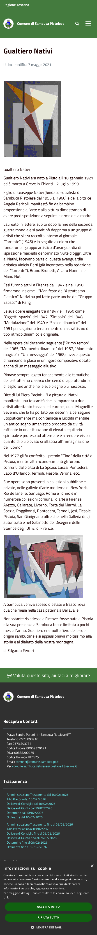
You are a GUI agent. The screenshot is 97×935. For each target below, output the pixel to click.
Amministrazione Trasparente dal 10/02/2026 (38, 794)
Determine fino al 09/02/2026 (27, 842)
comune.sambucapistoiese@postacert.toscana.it (44, 766)
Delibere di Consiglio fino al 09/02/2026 (33, 833)
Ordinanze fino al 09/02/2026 (27, 847)
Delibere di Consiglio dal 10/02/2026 (31, 803)
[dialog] (48, 898)
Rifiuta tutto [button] (48, 917)
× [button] (92, 866)
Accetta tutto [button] (48, 907)
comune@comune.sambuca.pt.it (37, 761)
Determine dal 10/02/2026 (25, 812)
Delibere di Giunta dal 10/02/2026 (29, 808)
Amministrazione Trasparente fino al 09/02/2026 (40, 824)
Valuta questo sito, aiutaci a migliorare (51, 675)
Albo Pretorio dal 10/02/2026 (26, 799)
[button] (48, 927)
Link (6, 897)
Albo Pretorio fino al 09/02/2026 (28, 828)
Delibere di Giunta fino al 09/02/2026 (32, 837)
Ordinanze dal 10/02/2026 (25, 817)
